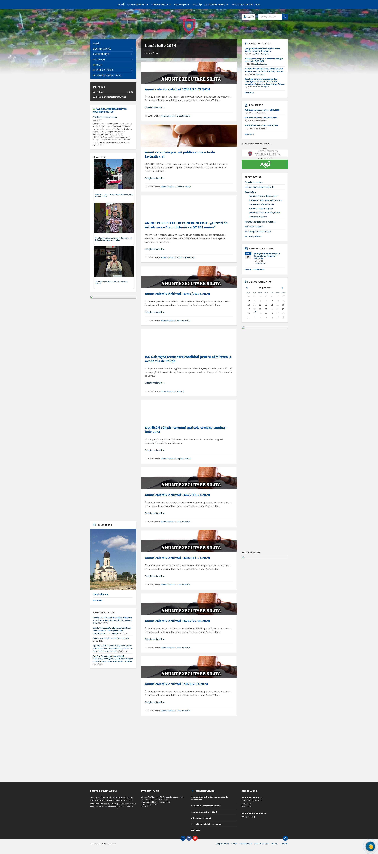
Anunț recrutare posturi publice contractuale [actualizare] (180, 154)
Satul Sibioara (100, 594)
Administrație (159, 4)
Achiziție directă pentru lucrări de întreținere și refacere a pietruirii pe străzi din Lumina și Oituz (112, 620)
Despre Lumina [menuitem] (222, 843)
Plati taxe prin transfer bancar (258, 231)
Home (147, 52)
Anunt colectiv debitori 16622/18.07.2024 (177, 495)
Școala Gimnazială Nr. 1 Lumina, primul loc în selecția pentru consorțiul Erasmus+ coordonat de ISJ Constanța (112, 630)
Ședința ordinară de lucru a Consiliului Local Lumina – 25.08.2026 (267, 256)
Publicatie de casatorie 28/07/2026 (261, 125)
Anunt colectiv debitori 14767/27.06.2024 (177, 621)
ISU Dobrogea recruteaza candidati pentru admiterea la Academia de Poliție (188, 358)
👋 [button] (370, 846)
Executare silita (183, 115)
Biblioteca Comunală (201, 818)
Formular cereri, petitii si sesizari (263, 196)
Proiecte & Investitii (185, 257)
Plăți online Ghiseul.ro (254, 226)
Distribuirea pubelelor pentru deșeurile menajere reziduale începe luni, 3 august (264, 70)
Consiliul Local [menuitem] (246, 843)
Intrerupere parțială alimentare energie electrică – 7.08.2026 (264, 59)
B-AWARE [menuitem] (284, 843)
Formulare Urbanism (258, 216)
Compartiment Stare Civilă (204, 812)
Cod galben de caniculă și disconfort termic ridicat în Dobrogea (262, 49)
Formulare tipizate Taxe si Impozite (260, 221)
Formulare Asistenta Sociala (261, 204)
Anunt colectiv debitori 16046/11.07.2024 (177, 558)
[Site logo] (189, 33)
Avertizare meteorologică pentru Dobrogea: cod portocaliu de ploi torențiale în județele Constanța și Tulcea (264, 81)
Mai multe (97, 600)
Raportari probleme (253, 236)
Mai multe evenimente (255, 270)
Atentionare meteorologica (105, 117)
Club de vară (260, 263)
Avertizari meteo (103, 111)
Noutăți (197, 4)
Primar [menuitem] (234, 843)
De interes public (215, 4)
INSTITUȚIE (180, 4)
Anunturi (180, 391)
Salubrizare (259, 74)
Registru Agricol (184, 458)
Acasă (121, 4)
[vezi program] (248, 816)
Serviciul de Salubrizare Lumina (206, 824)
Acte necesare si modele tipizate (259, 187)
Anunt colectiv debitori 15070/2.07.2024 (176, 684)
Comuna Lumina (136, 4)
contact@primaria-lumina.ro (158, 802)
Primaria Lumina (168, 115)
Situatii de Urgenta (262, 54)
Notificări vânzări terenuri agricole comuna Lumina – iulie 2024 (186, 429)
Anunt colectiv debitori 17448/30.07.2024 (177, 89)
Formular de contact (254, 182)
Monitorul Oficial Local (246, 4)
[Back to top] (285, 838)
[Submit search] (285, 17)
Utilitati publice (261, 64)
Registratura (250, 191)
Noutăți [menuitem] (274, 843)
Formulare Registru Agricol (261, 208)
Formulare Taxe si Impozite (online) (264, 212)
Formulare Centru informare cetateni (265, 200)
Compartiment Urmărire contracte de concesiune (209, 798)
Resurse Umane (184, 186)
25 (254, 313)
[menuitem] (113, 43)
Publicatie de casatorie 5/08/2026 (261, 117)
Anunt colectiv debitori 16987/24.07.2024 (177, 293)
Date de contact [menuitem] (261, 843)
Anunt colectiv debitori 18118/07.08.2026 (111, 638)
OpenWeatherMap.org (116, 96)
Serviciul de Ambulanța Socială (206, 805)
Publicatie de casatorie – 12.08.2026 (262, 110)
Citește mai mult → (155, 107)
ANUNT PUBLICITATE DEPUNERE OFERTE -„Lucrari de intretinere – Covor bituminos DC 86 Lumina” (186, 225)
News (155, 52)
